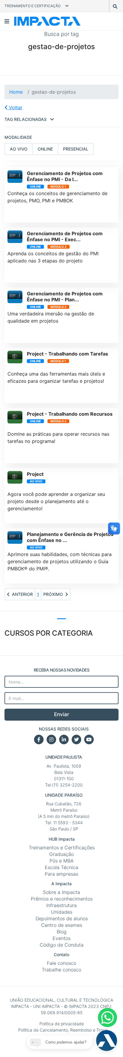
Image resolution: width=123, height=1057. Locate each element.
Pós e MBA (62, 861)
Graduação (61, 854)
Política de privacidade (61, 1023)
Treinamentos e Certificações (62, 848)
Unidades (61, 912)
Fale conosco (61, 963)
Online (45, 148)
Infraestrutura (61, 905)
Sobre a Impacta (61, 892)
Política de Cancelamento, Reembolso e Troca (62, 1029)
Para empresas (61, 874)
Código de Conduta (62, 945)
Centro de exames (61, 925)
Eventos (61, 938)
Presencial (75, 148)
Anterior (22, 594)
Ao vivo (18, 148)
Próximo (53, 594)
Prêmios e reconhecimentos (62, 899)
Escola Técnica (61, 867)
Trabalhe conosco (61, 970)
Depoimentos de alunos (62, 918)
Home (16, 92)
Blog (62, 932)
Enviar (61, 714)
